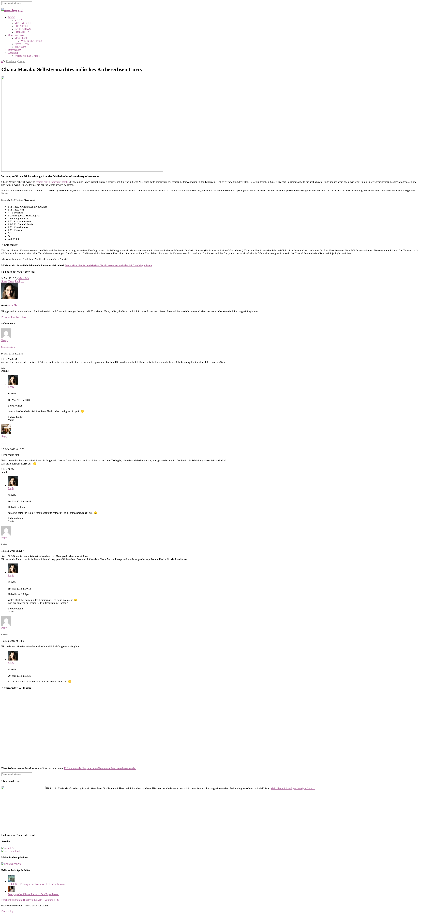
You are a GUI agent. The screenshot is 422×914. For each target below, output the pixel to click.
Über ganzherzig (16, 35)
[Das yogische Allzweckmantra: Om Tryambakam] (11, 891)
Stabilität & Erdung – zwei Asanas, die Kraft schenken (36, 884)
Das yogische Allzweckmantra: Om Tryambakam (33, 894)
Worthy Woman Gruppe (27, 55)
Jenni (3, 443)
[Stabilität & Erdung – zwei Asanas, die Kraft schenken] (11, 881)
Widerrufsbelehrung (31, 41)
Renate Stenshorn (8, 347)
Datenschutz (14, 49)
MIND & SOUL (23, 23)
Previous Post (8, 317)
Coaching (13, 52)
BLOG (11, 17)
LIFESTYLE (22, 26)
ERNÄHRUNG (23, 32)
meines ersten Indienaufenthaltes (53, 182)
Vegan (21, 61)
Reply (4, 340)
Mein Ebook (21, 38)
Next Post (21, 317)
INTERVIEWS (23, 29)
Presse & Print (22, 43)
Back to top (7, 911)
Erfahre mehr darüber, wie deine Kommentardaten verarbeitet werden (100, 768)
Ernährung (11, 61)
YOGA (18, 20)
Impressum (20, 46)
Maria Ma (23, 278)
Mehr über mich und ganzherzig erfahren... (293, 788)
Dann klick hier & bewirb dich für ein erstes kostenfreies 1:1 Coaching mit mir (108, 265)
